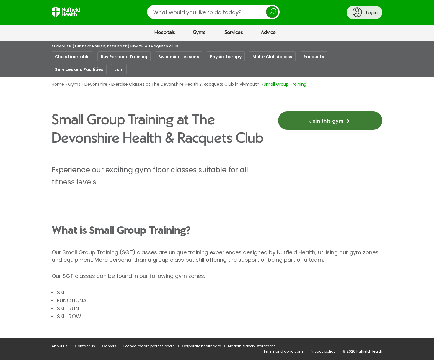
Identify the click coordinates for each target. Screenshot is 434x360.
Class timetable (72, 57)
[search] (213, 12)
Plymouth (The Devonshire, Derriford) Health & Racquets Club (115, 46)
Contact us (85, 345)
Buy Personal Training (124, 57)
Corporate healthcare (201, 345)
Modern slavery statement (251, 345)
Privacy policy (323, 351)
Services (233, 32)
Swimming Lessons (178, 57)
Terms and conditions (283, 351)
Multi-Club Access (272, 57)
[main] (217, 189)
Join (118, 69)
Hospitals (164, 32)
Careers (109, 345)
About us (60, 345)
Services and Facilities (79, 69)
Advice (268, 32)
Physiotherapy (226, 57)
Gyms (199, 32)
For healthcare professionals (149, 345)
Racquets (313, 57)
